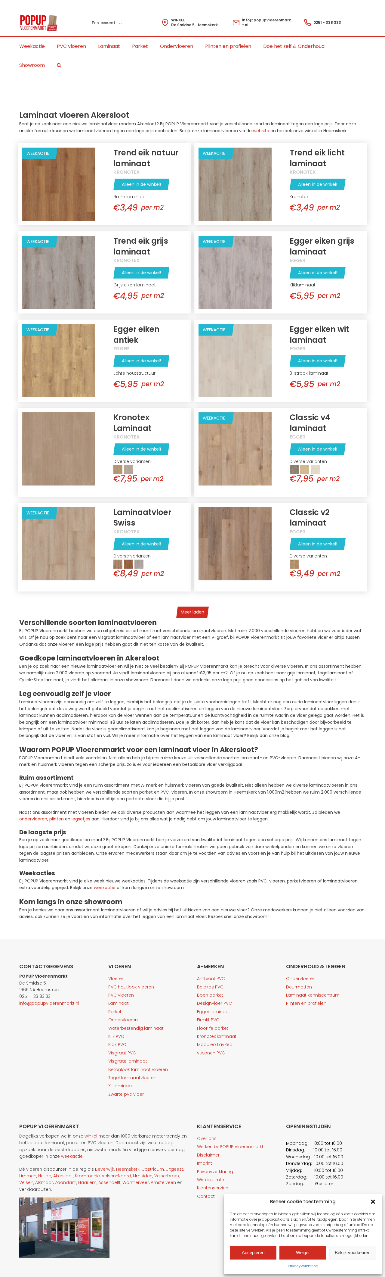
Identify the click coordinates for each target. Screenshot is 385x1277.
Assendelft (109, 1182)
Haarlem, (87, 1182)
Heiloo (44, 1176)
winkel (91, 1136)
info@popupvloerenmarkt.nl (266, 22)
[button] (373, 1202)
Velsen (26, 1182)
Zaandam (65, 1182)
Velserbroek (167, 1176)
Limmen (27, 1176)
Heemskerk (128, 1169)
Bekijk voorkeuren (352, 1252)
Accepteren (253, 1252)
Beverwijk (104, 1169)
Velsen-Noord (116, 1176)
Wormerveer (135, 1182)
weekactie (72, 1156)
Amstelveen (163, 1182)
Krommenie (87, 1176)
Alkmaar (44, 1182)
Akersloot (63, 1176)
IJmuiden (142, 1176)
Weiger (303, 1252)
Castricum (152, 1169)
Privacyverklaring (303, 1266)
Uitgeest (174, 1169)
